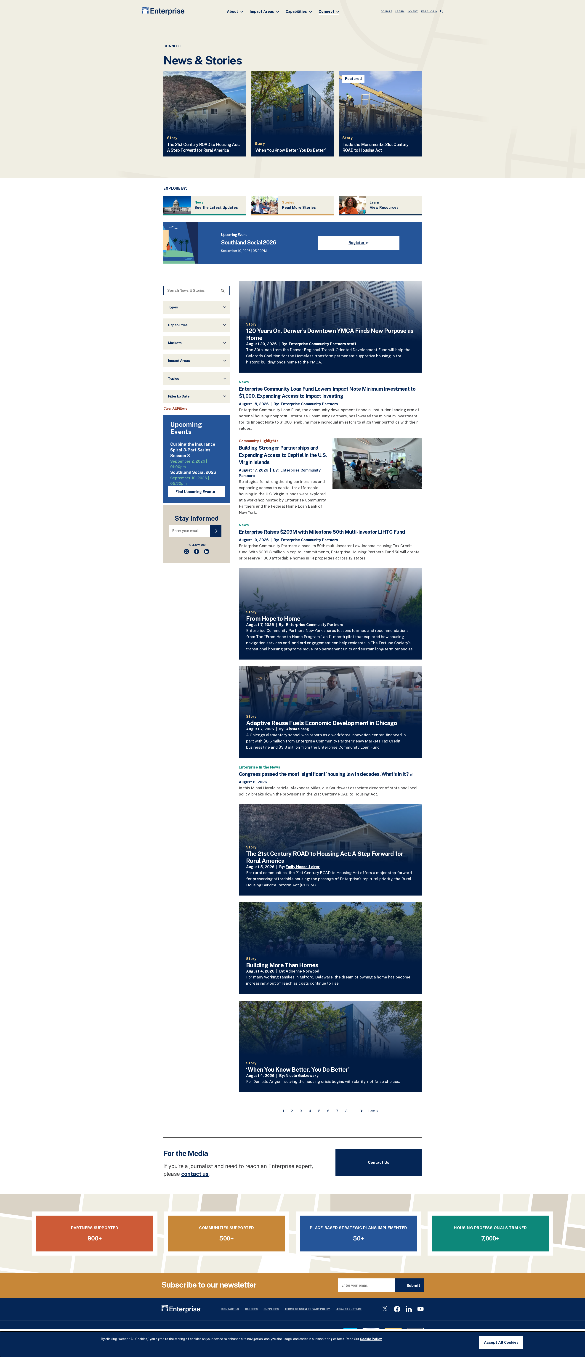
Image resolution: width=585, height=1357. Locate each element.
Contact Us (378, 1162)
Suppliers (271, 1309)
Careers (251, 1309)
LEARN (399, 11)
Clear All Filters (175, 408)
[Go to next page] (361, 1111)
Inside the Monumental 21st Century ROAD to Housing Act (375, 147)
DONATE (386, 11)
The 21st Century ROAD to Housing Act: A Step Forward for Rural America (203, 147)
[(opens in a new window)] (186, 553)
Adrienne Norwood (302, 971)
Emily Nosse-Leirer (303, 867)
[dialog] (292, 1344)
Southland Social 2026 (248, 242)
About (233, 11)
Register (356, 243)
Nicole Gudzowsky (302, 1075)
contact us (195, 1174)
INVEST (413, 11)
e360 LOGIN (429, 11)
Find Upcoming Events (195, 492)
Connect (327, 11)
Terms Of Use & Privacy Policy (307, 1309)
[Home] (163, 12)
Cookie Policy (371, 1339)
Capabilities (297, 11)
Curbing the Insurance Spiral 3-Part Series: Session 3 (192, 450)
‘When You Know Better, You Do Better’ (290, 150)
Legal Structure (349, 1309)
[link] (330, 327)
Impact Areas (262, 11)
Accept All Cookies (501, 1342)
